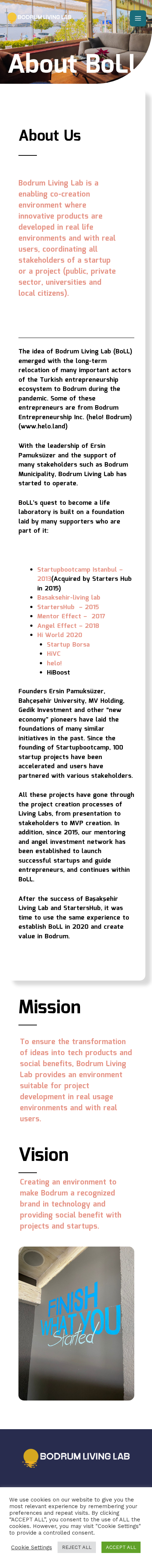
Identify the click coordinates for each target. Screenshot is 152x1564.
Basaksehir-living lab (68, 598)
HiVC (54, 654)
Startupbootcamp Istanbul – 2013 (80, 575)
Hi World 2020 (59, 635)
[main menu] (138, 18)
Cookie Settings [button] (31, 1547)
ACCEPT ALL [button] (121, 1547)
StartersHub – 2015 (68, 607)
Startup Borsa (68, 645)
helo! (54, 664)
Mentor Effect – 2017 (71, 617)
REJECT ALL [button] (76, 1547)
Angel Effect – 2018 (68, 626)
